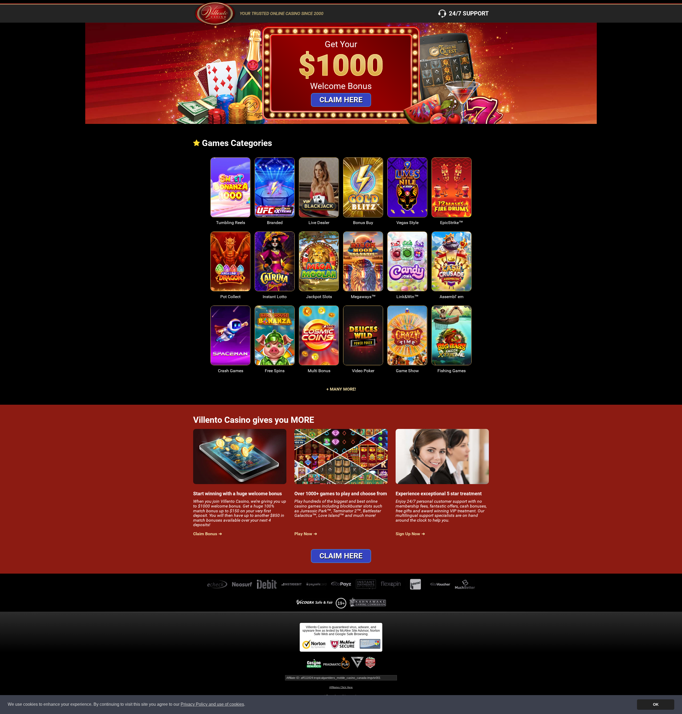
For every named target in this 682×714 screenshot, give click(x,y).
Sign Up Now (408, 534)
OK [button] (656, 704)
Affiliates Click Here (341, 687)
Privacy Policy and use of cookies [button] (212, 704)
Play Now (230, 191)
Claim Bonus (205, 534)
